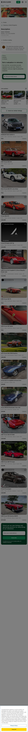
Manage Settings (14, 725)
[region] (14, 719)
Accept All (14, 729)
